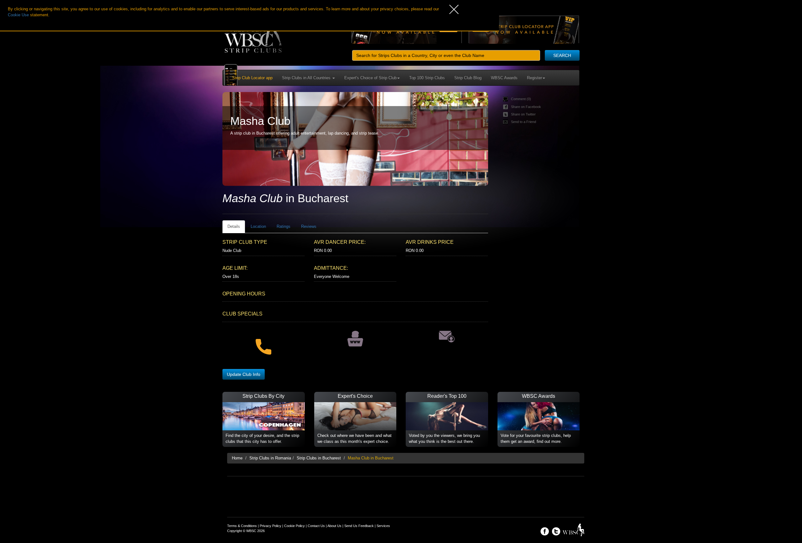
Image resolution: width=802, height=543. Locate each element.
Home (237, 458)
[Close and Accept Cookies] (474, 9)
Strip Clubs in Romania (270, 458)
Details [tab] (233, 226)
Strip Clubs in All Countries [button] (307, 77)
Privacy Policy (270, 526)
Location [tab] (258, 226)
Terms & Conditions (242, 526)
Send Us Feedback (359, 526)
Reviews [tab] (308, 226)
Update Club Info (243, 374)
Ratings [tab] (283, 226)
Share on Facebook (526, 107)
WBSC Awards (504, 77)
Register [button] (534, 77)
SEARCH (562, 55)
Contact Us (316, 526)
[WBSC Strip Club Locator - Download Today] (524, 29)
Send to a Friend (523, 122)
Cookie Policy (294, 526)
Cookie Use (18, 15)
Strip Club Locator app (252, 77)
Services (383, 526)
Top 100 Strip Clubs (427, 77)
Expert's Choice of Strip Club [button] (370, 77)
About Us (334, 526)
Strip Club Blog (468, 77)
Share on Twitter (523, 114)
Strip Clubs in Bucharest (319, 458)
